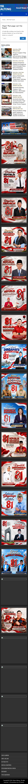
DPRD (19, 49)
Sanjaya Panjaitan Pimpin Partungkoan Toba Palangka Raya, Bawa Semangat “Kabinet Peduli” (19, 66)
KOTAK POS (4, 762)
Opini (22, 60)
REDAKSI (4, 771)
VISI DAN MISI (5, 775)
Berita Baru (15, 49)
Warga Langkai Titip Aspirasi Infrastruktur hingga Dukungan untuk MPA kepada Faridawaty (20, 56)
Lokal (19, 60)
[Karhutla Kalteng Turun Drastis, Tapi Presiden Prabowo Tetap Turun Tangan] (6, 100)
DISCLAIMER (5, 755)
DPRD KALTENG (16, 51)
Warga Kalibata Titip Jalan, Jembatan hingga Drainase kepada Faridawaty (19, 113)
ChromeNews (13, 782)
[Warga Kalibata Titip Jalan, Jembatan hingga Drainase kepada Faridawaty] (6, 111)
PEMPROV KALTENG (17, 74)
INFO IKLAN (5, 758)
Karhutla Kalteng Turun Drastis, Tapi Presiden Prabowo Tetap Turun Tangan (19, 101)
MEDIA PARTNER (6, 765)
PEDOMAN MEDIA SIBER (8, 768)
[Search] (26, 14)
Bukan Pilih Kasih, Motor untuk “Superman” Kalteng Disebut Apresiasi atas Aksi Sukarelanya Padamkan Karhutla (19, 81)
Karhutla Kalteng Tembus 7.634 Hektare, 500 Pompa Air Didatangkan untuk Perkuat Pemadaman (19, 92)
